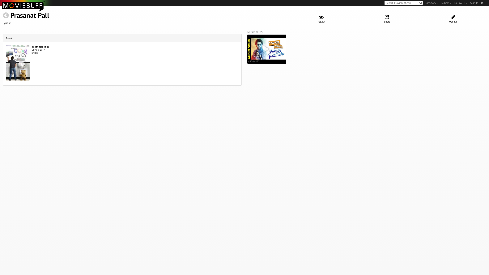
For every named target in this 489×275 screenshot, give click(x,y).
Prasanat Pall (30, 15)
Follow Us (460, 3)
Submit (445, 3)
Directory (431, 3)
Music (9, 38)
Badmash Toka (40, 46)
